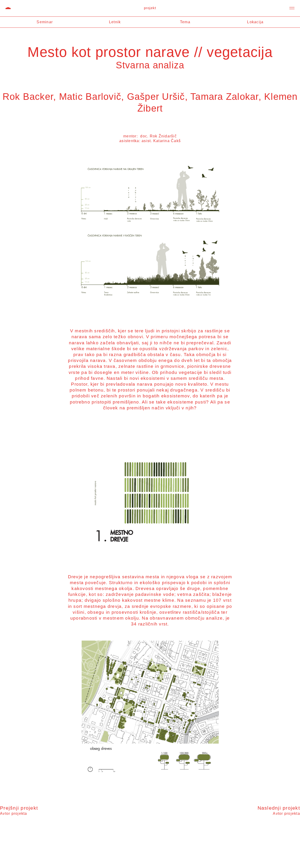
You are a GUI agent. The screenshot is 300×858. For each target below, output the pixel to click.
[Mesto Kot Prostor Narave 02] (150, 709)
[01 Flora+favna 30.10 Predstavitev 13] (150, 232)
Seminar (45, 22)
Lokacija (255, 22)
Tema (185, 22)
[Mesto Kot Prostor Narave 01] (150, 493)
